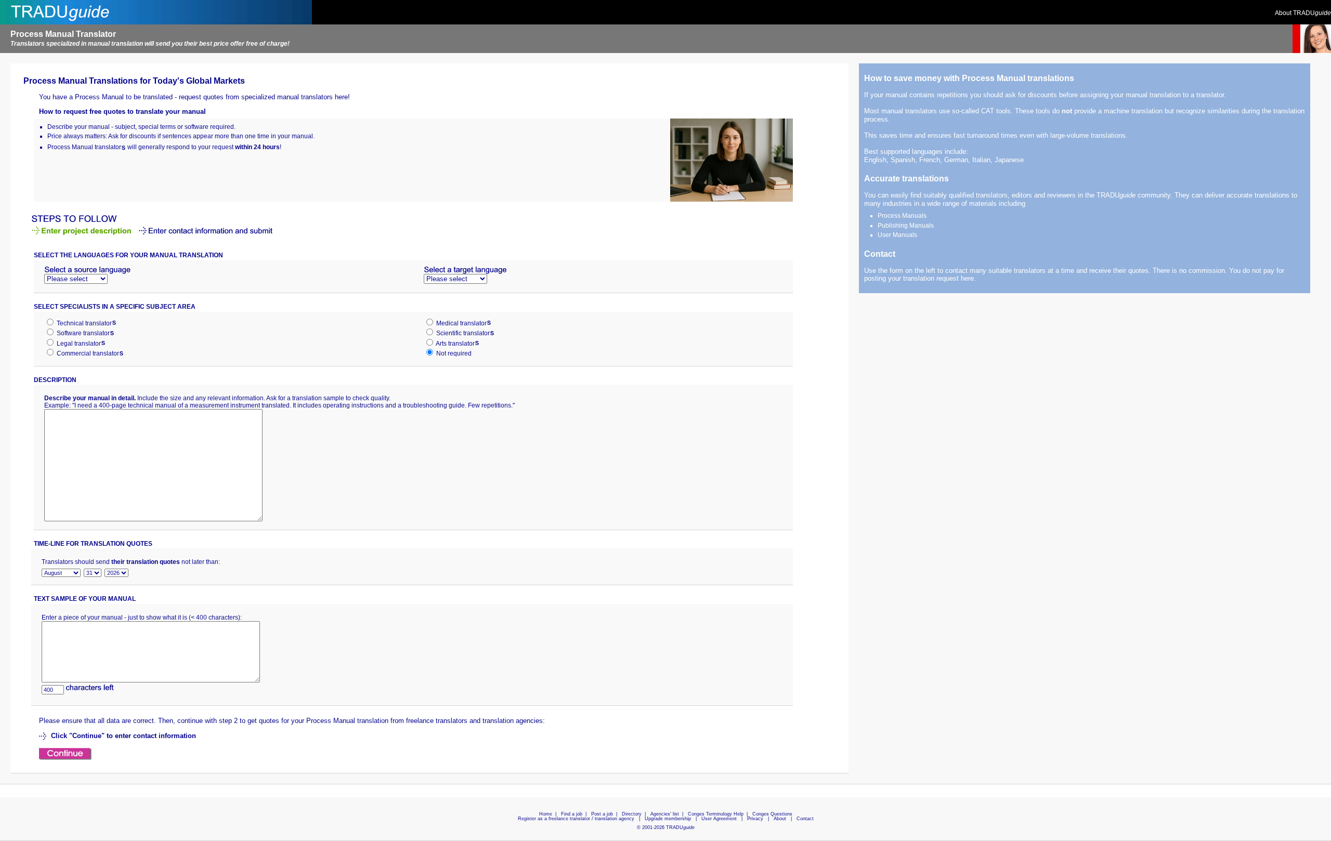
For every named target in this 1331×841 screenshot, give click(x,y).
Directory (632, 814)
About (780, 818)
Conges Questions (772, 814)
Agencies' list (664, 814)
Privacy (755, 818)
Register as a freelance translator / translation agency (576, 818)
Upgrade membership (668, 818)
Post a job (602, 814)
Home (545, 814)
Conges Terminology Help (715, 814)
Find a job (571, 814)
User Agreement (719, 818)
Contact (805, 818)
